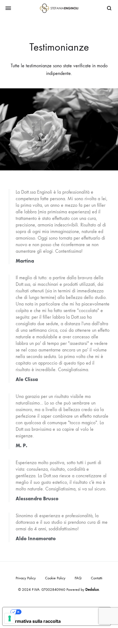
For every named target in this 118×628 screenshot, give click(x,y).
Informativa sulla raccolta (34, 621)
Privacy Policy (26, 578)
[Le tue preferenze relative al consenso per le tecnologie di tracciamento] (9, 618)
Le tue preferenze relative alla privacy (62, 612)
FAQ (78, 578)
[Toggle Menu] (8, 8)
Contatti (96, 578)
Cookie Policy (55, 578)
